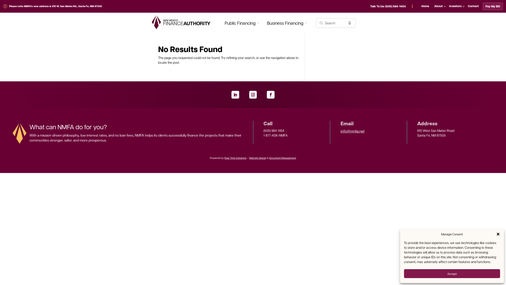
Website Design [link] (257, 158)
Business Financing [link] (285, 23)
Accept (452, 274)
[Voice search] (349, 23)
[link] (391, 6)
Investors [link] (455, 6)
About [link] (438, 6)
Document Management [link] (282, 158)
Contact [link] (473, 6)
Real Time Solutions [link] (235, 158)
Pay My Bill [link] (492, 6)
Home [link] (425, 6)
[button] (498, 234)
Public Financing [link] (240, 23)
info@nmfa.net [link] (352, 131)
